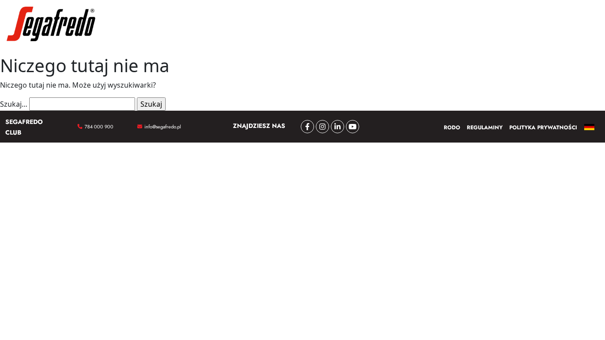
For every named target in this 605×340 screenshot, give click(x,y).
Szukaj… (13, 104)
